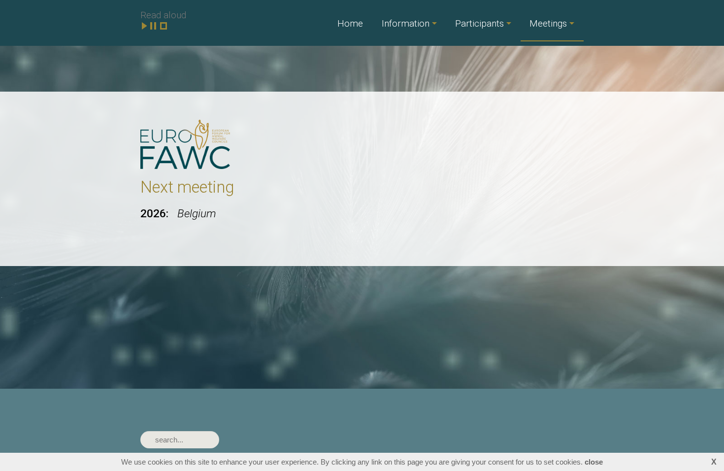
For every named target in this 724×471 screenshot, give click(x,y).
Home (350, 23)
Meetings (548, 23)
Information (405, 23)
